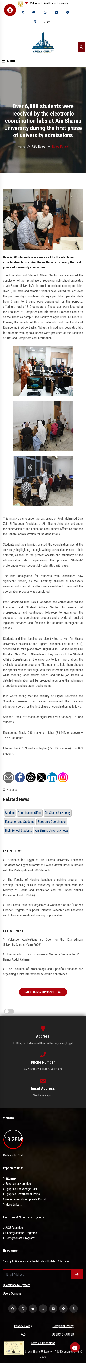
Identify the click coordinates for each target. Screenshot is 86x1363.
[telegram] (67, 12)
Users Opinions (12, 1293)
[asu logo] (43, 41)
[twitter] (22, 12)
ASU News (38, 146)
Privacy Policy (23, 1326)
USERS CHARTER (63, 1334)
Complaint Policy (63, 1326)
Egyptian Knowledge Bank (21, 1189)
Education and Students (19, 822)
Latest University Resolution (43, 992)
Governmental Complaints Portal (25, 1199)
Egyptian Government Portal (22, 1194)
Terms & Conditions (43, 1343)
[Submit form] (77, 1274)
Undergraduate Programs (21, 1233)
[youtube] (34, 12)
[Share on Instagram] (63, 777)
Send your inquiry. (43, 1095)
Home (21, 146)
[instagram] (45, 12)
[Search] (81, 47)
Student (10, 813)
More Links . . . (14, 1204)
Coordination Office (30, 813)
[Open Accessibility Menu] (10, 10)
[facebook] (12, 1308)
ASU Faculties (14, 1228)
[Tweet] (41, 777)
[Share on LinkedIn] (52, 777)
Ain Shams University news (51, 830)
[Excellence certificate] (14, 1348)
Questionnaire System (16, 1285)
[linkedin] (56, 12)
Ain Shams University (58, 813)
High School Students (18, 830)
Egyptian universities (18, 1184)
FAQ (23, 1334)
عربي (46, 21)
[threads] (35, 21)
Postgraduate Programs (20, 1238)
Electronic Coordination (51, 822)
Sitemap (10, 1178)
